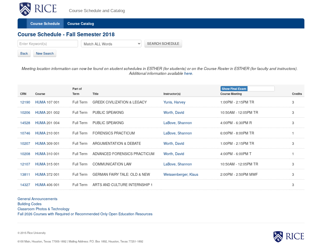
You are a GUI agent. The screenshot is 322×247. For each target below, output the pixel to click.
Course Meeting (231, 94)
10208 (25, 153)
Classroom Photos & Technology (43, 208)
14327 (25, 184)
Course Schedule (45, 23)
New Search (45, 53)
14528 (25, 122)
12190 (25, 101)
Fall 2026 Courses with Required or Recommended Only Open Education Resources (85, 213)
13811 (25, 174)
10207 (25, 143)
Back (24, 53)
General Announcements (37, 198)
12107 (25, 163)
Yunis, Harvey (174, 101)
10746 (25, 132)
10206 (25, 112)
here (188, 73)
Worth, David (174, 112)
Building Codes (30, 203)
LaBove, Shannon (178, 122)
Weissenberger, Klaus (181, 174)
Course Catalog (80, 23)
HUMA (40, 101)
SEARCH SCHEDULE (163, 43)
